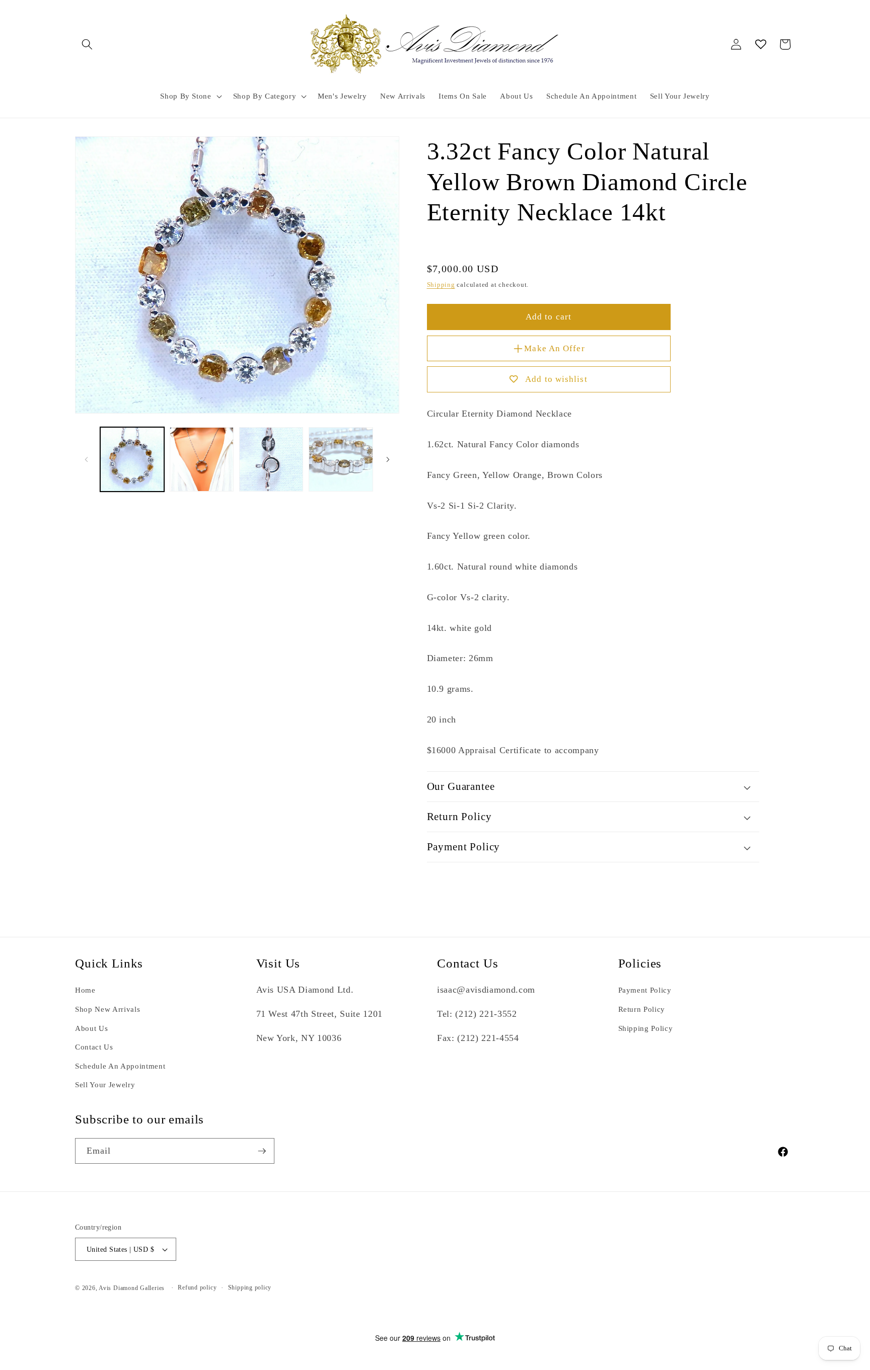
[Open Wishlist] (761, 44)
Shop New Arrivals (107, 1009)
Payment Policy (645, 990)
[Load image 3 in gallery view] (271, 459)
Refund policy (197, 1287)
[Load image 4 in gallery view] (341, 459)
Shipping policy (250, 1287)
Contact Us (94, 1046)
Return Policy (642, 1009)
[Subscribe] (262, 1151)
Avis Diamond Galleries (132, 1288)
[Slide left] (86, 459)
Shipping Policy (645, 1028)
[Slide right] (388, 459)
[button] (87, 44)
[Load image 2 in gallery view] (202, 459)
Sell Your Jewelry (105, 1084)
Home (85, 990)
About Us (91, 1028)
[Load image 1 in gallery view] (132, 459)
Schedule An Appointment (120, 1066)
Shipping (441, 284)
